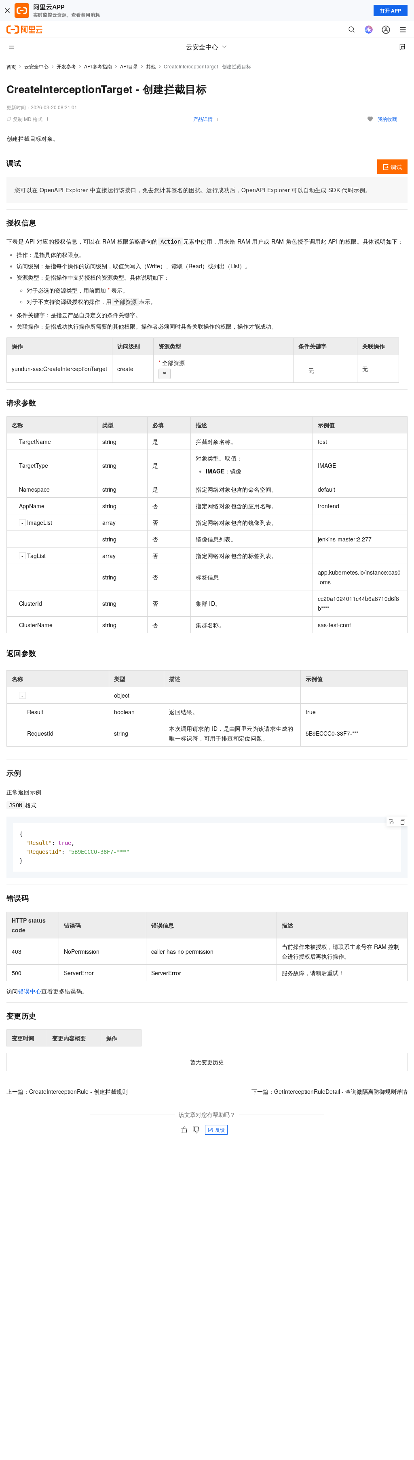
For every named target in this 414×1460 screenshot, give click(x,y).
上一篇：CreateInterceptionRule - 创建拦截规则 (67, 1091)
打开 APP (390, 10)
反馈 (220, 1129)
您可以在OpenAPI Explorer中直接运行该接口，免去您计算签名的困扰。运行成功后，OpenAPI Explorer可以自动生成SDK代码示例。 (193, 190)
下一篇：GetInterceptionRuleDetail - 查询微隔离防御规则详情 (329, 1091)
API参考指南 (98, 66)
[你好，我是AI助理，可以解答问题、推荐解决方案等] (368, 29)
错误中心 (30, 991)
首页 (11, 66)
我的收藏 (387, 118)
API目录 (129, 66)
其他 (151, 66)
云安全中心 (36, 66)
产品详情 (203, 118)
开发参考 (66, 66)
